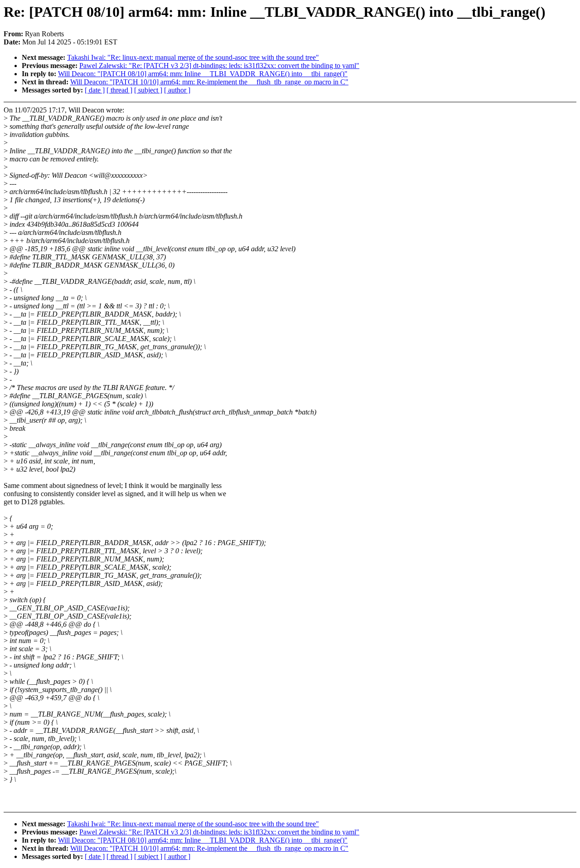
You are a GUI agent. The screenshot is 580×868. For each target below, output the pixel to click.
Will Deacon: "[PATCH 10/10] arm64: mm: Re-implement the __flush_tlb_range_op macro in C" (209, 82)
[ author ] (177, 90)
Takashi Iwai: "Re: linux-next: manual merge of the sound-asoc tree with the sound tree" (193, 57)
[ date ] (95, 90)
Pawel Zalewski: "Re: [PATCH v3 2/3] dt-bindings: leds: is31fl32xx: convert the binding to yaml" (219, 65)
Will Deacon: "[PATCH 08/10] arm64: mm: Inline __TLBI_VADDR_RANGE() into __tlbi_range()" (203, 74)
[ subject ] (148, 90)
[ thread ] (119, 90)
